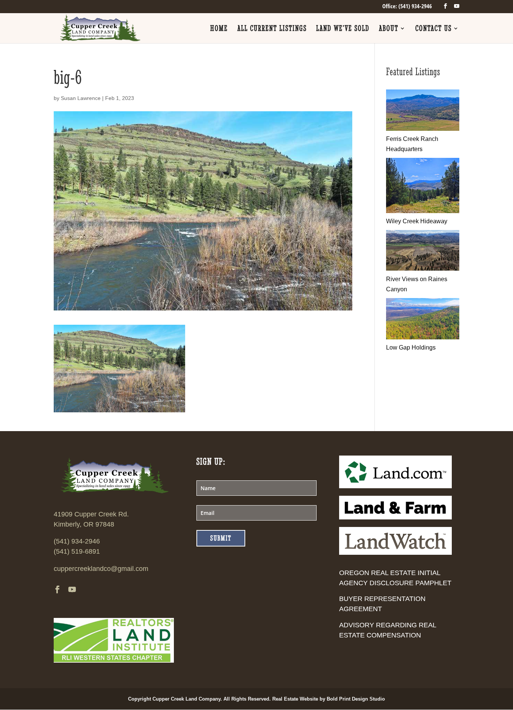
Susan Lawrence (81, 98)
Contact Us (433, 29)
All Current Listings (272, 29)
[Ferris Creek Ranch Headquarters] (422, 129)
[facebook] (445, 6)
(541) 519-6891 (77, 551)
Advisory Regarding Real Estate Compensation (387, 630)
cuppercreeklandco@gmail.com (101, 568)
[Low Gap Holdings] (422, 337)
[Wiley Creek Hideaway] (422, 211)
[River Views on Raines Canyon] (422, 268)
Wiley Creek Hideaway (416, 221)
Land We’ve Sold (343, 29)
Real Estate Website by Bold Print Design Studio (328, 699)
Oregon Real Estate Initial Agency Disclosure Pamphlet (395, 578)
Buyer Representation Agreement (382, 604)
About (388, 29)
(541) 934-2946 (77, 541)
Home (219, 29)
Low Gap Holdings (411, 347)
